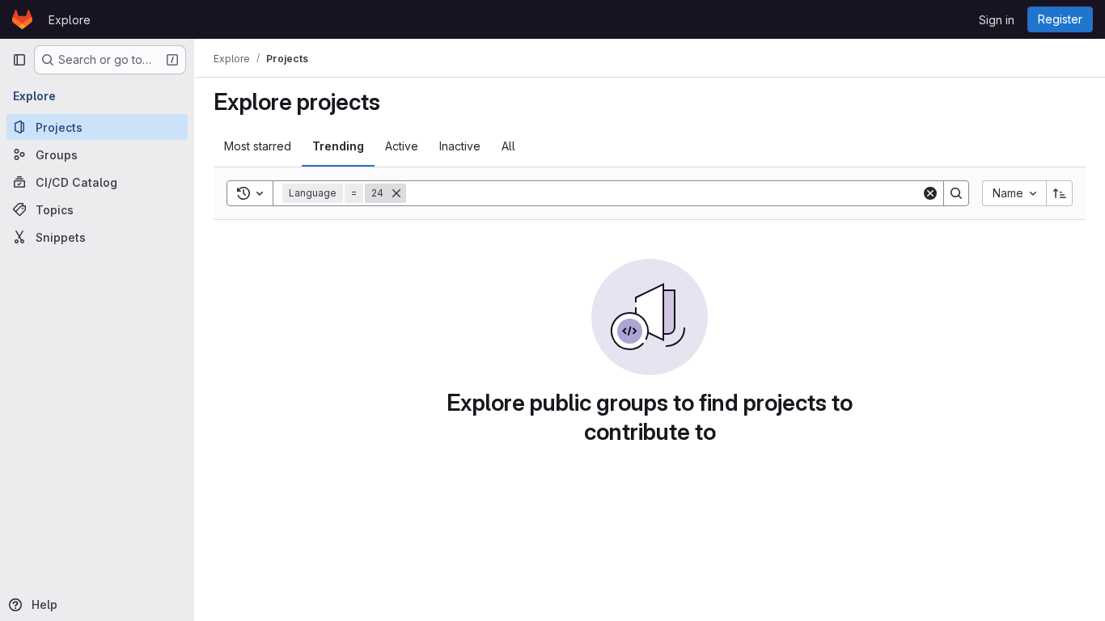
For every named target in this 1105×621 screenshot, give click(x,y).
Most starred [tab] (257, 146)
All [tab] (508, 146)
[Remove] (396, 193)
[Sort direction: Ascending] (1060, 193)
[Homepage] (22, 19)
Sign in (996, 20)
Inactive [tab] (460, 146)
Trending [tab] (338, 146)
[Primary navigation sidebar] (19, 60)
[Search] (956, 193)
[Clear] (930, 193)
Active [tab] (401, 146)
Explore (70, 20)
